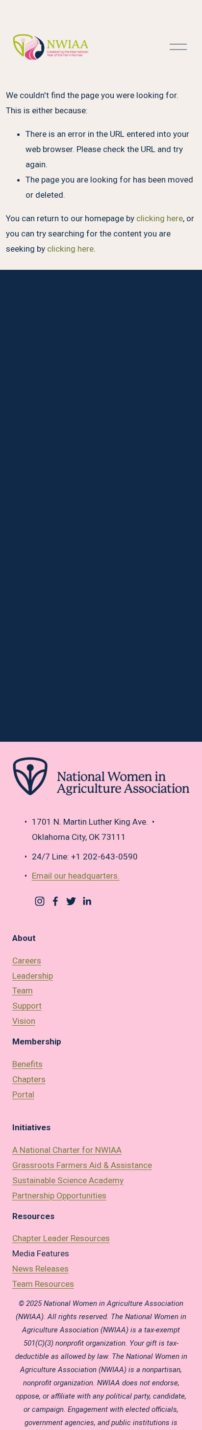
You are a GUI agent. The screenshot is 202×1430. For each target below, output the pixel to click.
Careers (26, 960)
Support (27, 1006)
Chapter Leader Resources (61, 1238)
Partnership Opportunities (59, 1195)
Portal (23, 1094)
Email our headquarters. (76, 876)
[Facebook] (55, 901)
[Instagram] (40, 901)
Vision (23, 1021)
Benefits (27, 1064)
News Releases (40, 1269)
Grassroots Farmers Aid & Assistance (82, 1165)
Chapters (29, 1079)
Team (22, 990)
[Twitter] (71, 901)
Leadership (32, 976)
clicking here (159, 218)
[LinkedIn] (87, 901)
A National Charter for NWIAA (67, 1150)
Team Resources (43, 1284)
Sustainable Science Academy (68, 1180)
